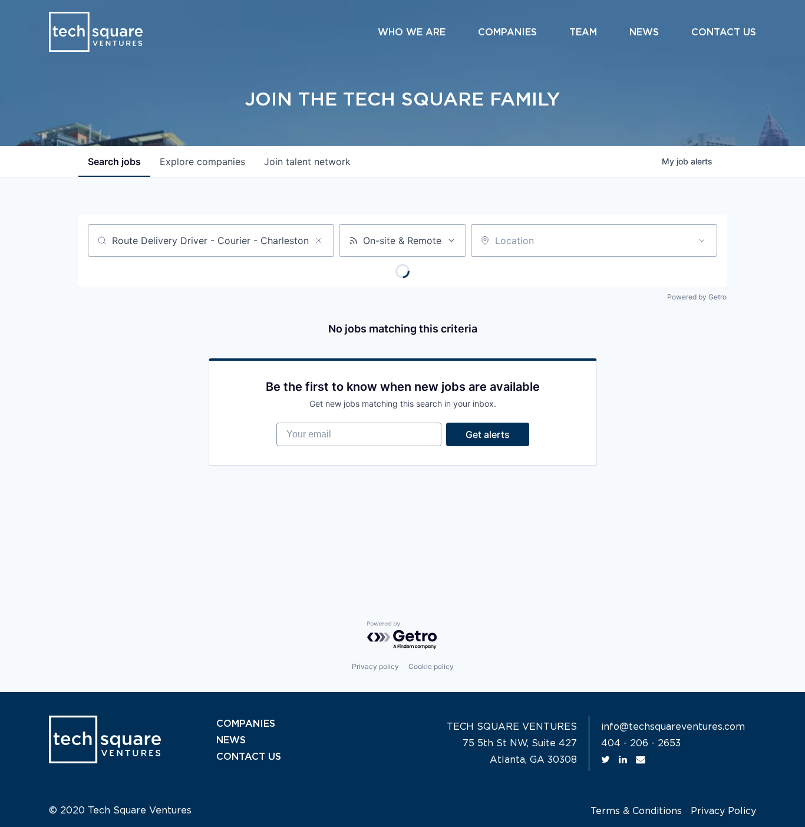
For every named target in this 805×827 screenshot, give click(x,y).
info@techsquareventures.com (673, 727)
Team (583, 32)
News (644, 32)
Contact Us (723, 32)
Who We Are (412, 32)
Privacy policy (375, 666)
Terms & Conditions (636, 811)
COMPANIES (245, 724)
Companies (507, 32)
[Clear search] (319, 240)
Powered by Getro (697, 296)
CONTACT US (248, 757)
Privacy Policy (723, 811)
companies (202, 161)
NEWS (231, 740)
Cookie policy (431, 666)
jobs (114, 161)
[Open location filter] (702, 240)
